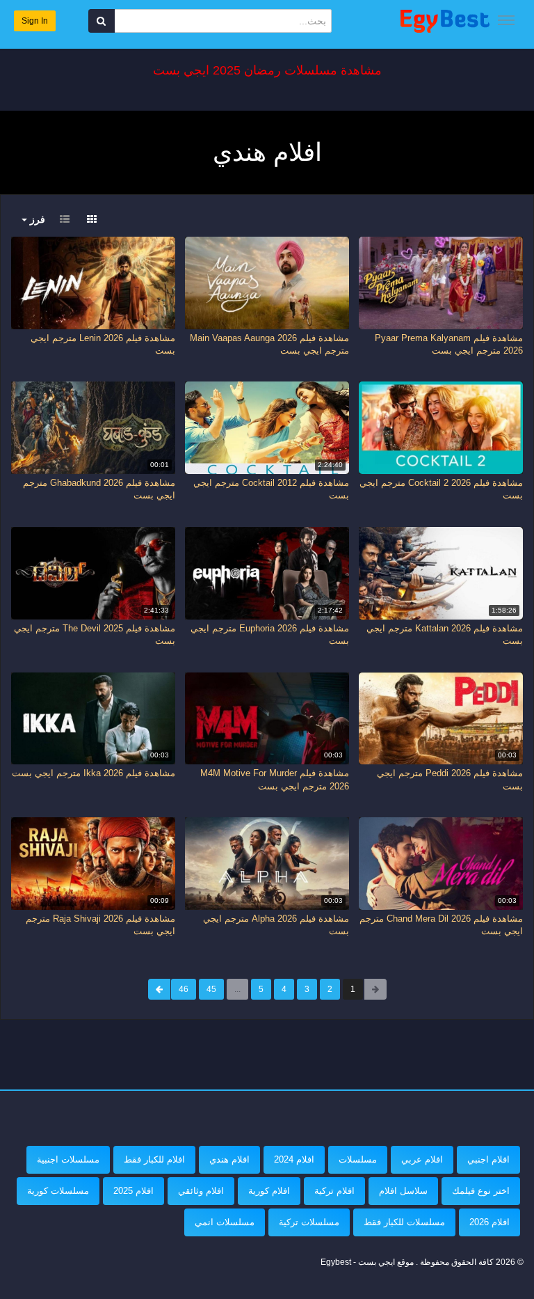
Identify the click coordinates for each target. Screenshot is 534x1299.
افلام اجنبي (488, 1159)
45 (211, 989)
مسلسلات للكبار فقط (404, 1222)
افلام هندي (229, 1159)
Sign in (35, 21)
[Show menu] (506, 20)
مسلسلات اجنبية (68, 1159)
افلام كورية (269, 1191)
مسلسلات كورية (58, 1191)
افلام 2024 (294, 1159)
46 (183, 989)
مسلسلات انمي (224, 1222)
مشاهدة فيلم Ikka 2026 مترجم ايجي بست (93, 773)
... (237, 989)
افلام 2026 (489, 1222)
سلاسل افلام (403, 1191)
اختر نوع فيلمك (481, 1191)
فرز (36, 219)
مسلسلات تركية (309, 1222)
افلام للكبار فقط (154, 1159)
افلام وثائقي (201, 1191)
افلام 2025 (133, 1191)
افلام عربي (422, 1159)
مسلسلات (358, 1159)
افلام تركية (334, 1191)
